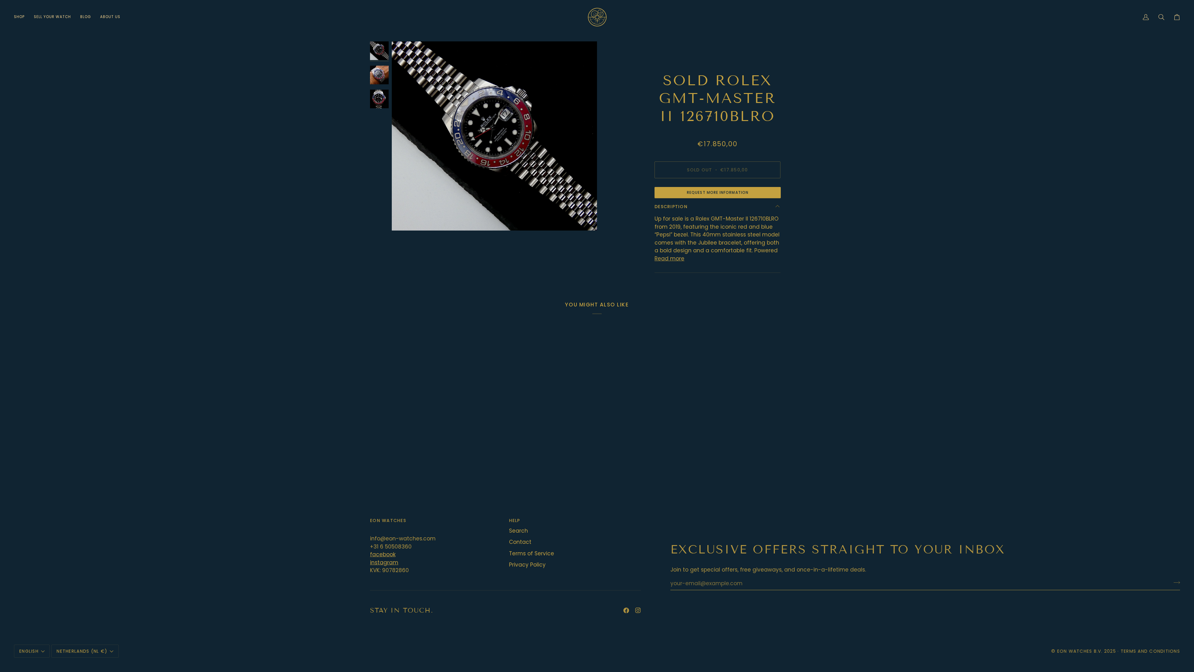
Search (518, 530)
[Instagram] (638, 610)
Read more (669, 258)
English (29, 651)
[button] (21, 17)
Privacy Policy (527, 564)
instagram (384, 562)
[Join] (1175, 582)
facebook (383, 554)
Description (671, 206)
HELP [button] (514, 520)
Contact (520, 542)
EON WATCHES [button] (388, 520)
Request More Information (717, 192)
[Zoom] (494, 135)
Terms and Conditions (1150, 651)
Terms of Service (531, 553)
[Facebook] (626, 610)
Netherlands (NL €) (82, 651)
